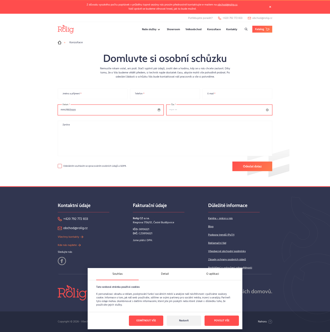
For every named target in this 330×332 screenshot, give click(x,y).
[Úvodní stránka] (59, 42)
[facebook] (62, 261)
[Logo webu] (66, 29)
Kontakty (231, 29)
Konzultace (214, 29)
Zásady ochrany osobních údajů (227, 259)
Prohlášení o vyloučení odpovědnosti (230, 268)
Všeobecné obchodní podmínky (227, 251)
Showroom (173, 29)
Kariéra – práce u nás (220, 218)
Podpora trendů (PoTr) (221, 235)
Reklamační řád (217, 243)
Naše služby (149, 29)
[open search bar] (246, 29)
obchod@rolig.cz (227, 5)
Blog (210, 226)
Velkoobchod (193, 29)
